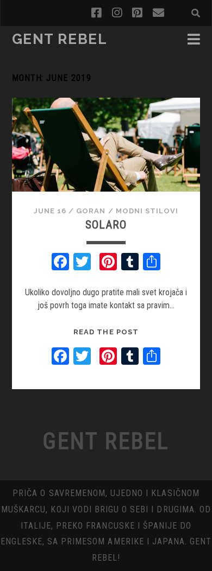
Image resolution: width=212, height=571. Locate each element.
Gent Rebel (60, 39)
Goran (90, 211)
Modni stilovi (147, 211)
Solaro (105, 224)
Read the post (106, 332)
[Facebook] (60, 263)
